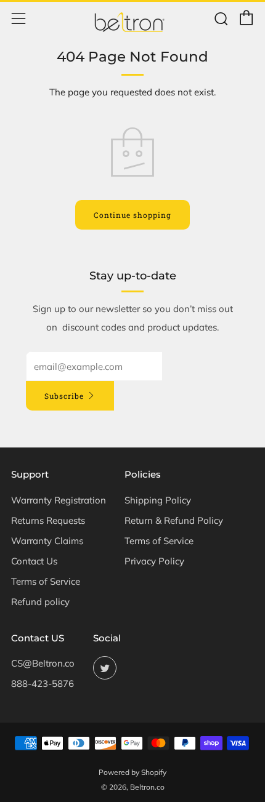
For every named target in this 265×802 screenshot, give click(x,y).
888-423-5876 (42, 683)
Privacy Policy (154, 561)
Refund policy (40, 602)
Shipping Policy (157, 500)
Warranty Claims (47, 541)
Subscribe (64, 396)
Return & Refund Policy (173, 520)
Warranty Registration (58, 500)
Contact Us (34, 561)
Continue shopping (132, 215)
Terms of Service (45, 581)
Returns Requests (48, 520)
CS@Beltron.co (43, 663)
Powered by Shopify (132, 772)
